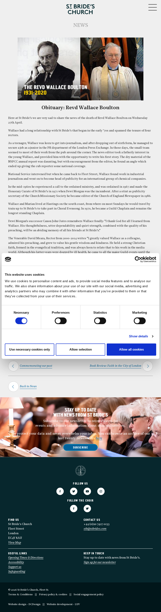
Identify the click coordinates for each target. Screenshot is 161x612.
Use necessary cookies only (29, 349)
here (99, 438)
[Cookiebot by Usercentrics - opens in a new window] (137, 259)
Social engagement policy (89, 594)
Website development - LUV (63, 604)
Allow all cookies (131, 349)
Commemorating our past (36, 366)
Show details (138, 336)
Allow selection (80, 349)
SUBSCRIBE (80, 447)
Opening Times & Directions (25, 557)
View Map (14, 542)
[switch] (61, 320)
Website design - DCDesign (24, 604)
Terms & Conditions (20, 594)
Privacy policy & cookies (53, 594)
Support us (14, 567)
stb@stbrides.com (95, 528)
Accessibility (16, 562)
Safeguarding (16, 571)
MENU (140, 6)
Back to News (28, 386)
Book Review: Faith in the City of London (115, 366)
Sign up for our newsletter (100, 562)
